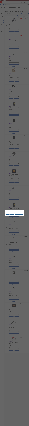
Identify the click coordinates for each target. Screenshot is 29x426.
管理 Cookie (19, 214)
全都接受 (10, 214)
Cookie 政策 (14, 212)
